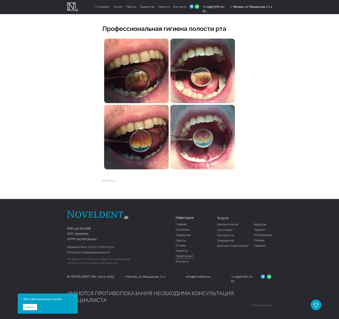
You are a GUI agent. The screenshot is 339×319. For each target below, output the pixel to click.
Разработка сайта (261, 305)
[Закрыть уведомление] (75, 296)
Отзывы (181, 245)
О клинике (102, 6)
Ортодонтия (225, 235)
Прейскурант (185, 256)
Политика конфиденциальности (88, 252)
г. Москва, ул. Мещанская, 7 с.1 (251, 6)
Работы (131, 6)
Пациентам (146, 6)
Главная (181, 224)
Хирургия (260, 224)
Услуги (118, 6)
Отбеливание (263, 235)
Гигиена (259, 240)
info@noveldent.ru (198, 276)
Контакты (179, 6)
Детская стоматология (232, 246)
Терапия (259, 229)
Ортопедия (224, 230)
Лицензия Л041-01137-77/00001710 (90, 247)
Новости (164, 6)
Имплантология (227, 224)
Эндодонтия (225, 240)
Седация (259, 245)
